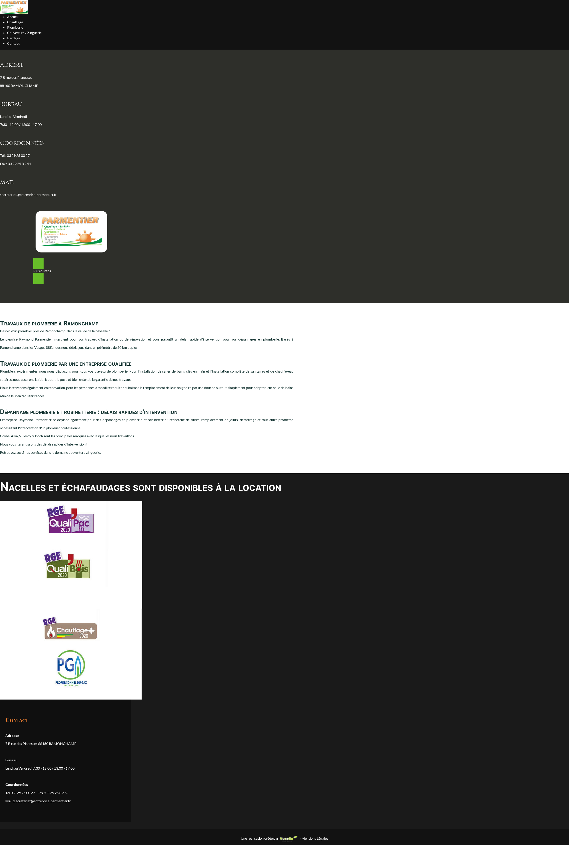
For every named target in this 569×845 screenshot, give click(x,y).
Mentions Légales (314, 838)
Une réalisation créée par (260, 838)
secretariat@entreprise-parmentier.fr (28, 194)
